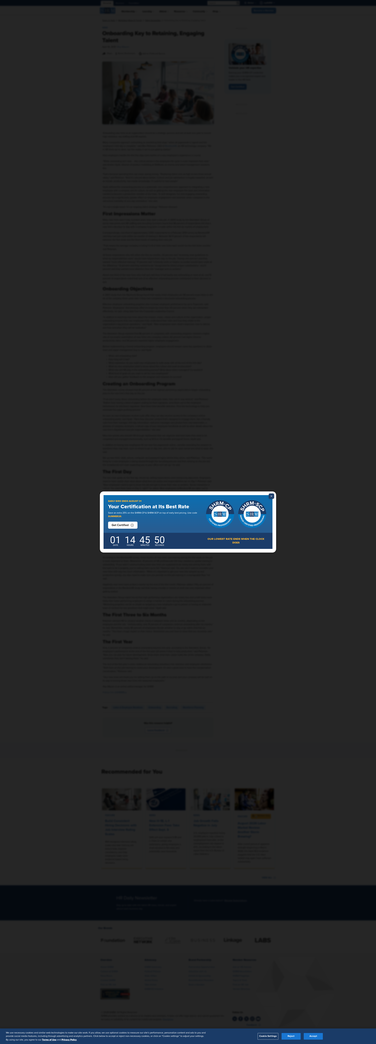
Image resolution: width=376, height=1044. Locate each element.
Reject (291, 1036)
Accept (313, 1036)
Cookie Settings (268, 1036)
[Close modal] (271, 496)
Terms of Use (49, 1039)
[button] (122, 525)
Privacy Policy (69, 1039)
